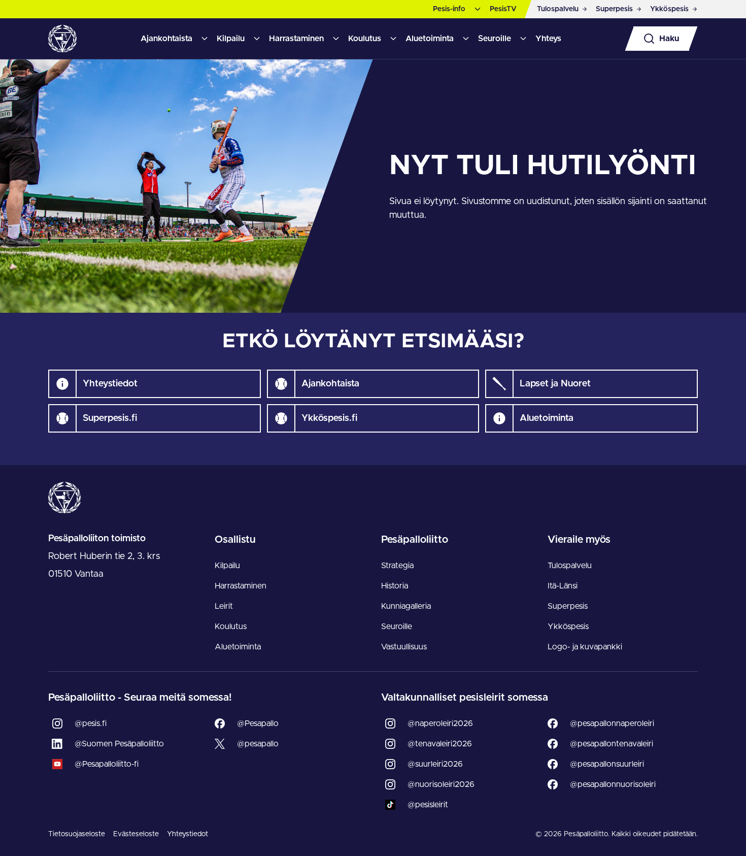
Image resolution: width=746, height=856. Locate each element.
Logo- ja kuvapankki (585, 647)
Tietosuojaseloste (76, 834)
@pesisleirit (428, 805)
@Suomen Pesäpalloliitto (119, 744)
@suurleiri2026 (435, 764)
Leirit (224, 606)
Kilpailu (231, 39)
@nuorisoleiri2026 (441, 784)
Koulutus (364, 39)
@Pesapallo (258, 723)
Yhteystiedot (187, 834)
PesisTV (503, 9)
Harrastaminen (296, 39)
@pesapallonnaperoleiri (612, 723)
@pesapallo (258, 744)
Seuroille (494, 39)
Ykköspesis (568, 626)
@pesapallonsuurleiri (607, 764)
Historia (394, 586)
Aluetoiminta (429, 39)
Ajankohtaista (166, 39)
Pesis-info (449, 9)
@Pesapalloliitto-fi (107, 764)
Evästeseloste (136, 834)
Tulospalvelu (570, 566)
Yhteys (548, 39)
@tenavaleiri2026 (440, 744)
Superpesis (568, 606)
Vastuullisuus (404, 647)
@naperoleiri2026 (440, 723)
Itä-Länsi (563, 586)
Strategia (397, 566)
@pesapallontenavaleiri (611, 744)
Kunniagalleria (406, 606)
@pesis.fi (91, 723)
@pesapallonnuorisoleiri (613, 784)
